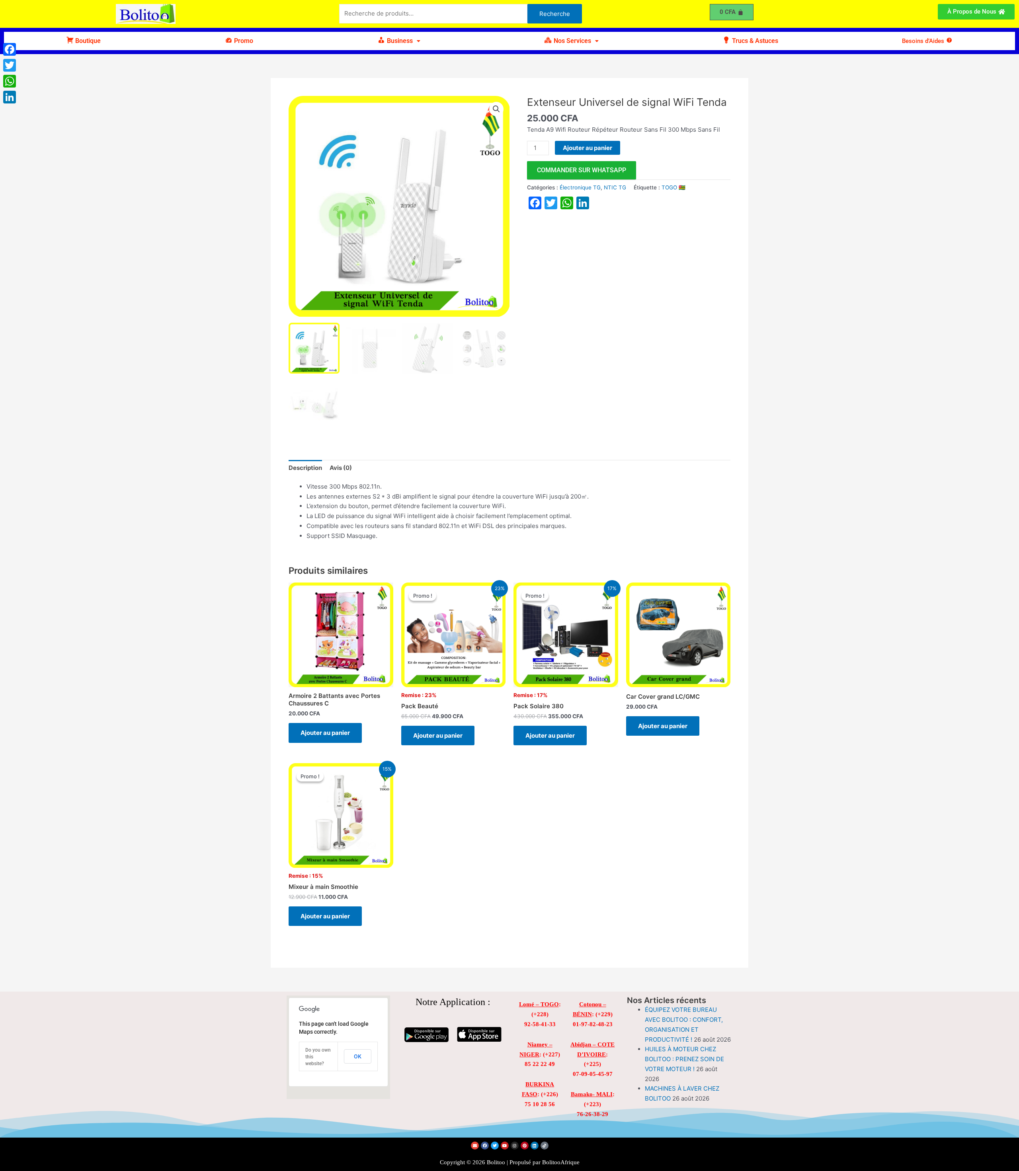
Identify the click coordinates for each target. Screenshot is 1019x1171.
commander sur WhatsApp (581, 170)
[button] (398, 41)
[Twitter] (10, 65)
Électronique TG (580, 187)
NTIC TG (615, 187)
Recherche (554, 14)
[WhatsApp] (10, 81)
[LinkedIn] (10, 97)
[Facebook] (10, 49)
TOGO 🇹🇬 (673, 187)
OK (357, 1056)
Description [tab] (305, 468)
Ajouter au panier (587, 148)
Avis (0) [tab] (341, 468)
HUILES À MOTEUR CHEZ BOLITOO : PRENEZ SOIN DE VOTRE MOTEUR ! (684, 1059)
